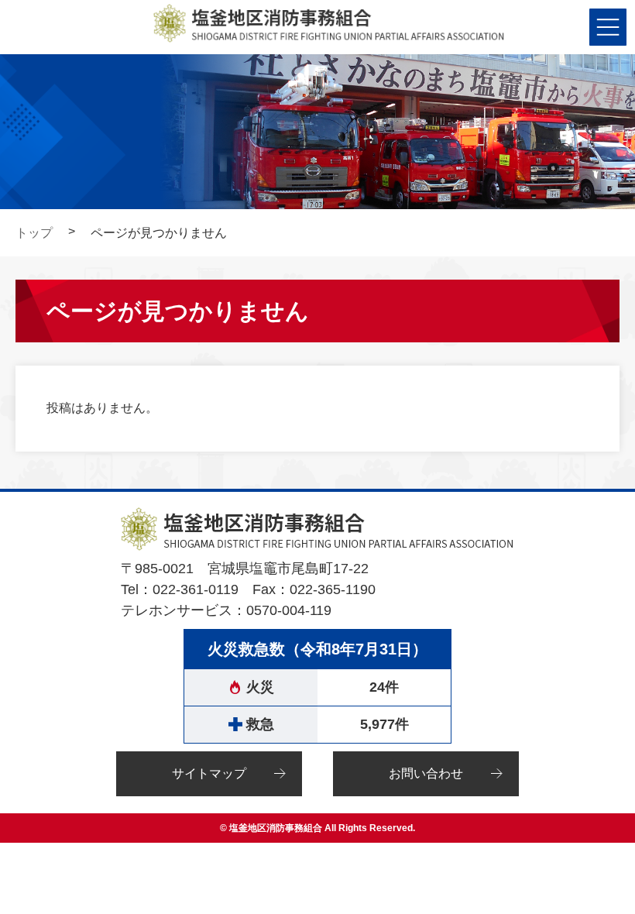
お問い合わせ (426, 773)
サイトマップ (209, 773)
